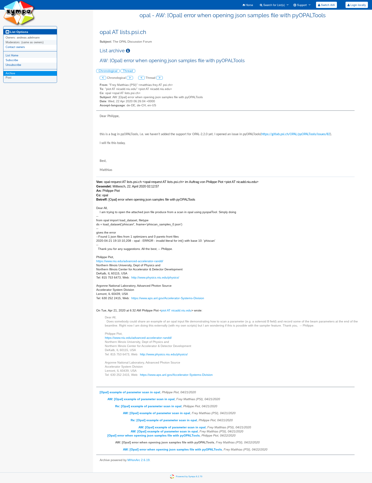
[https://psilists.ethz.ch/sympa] (19, 12)
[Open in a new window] (128, 50)
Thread (128, 71)
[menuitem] (247, 5)
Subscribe (12, 60)
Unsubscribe (13, 65)
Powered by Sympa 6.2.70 (189, 476)
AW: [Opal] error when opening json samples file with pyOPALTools (172, 449)
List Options (18, 32)
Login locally (358, 5)
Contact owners (15, 47)
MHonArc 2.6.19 (138, 460)
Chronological (108, 71)
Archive (10, 73)
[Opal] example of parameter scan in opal (130, 392)
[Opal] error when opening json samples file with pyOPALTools (153, 435)
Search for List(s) (273, 5)
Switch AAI (327, 5)
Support (301, 5)
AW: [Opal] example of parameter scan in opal (141, 399)
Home (249, 5)
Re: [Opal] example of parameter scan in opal (148, 406)
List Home (12, 55)
